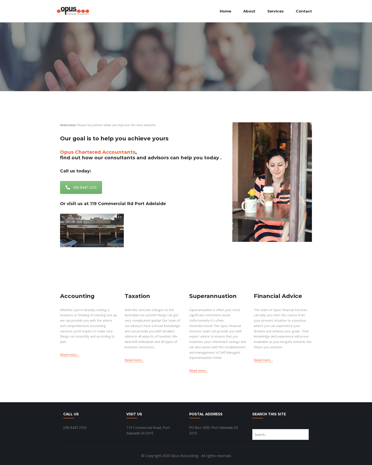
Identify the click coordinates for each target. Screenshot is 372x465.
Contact (304, 11)
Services (275, 11)
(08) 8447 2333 (84, 187)
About (249, 11)
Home (225, 11)
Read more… (69, 354)
